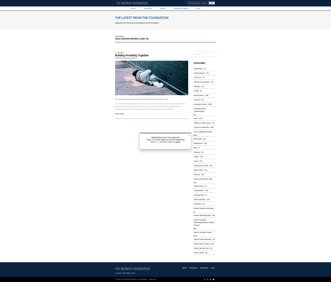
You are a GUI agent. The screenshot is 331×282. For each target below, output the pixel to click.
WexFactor (197, 204)
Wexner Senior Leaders (202, 244)
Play (195, 148)
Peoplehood (198, 143)
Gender (196, 91)
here (157, 142)
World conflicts (199, 253)
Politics (196, 157)
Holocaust (197, 100)
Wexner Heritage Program (203, 232)
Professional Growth (201, 165)
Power (196, 161)
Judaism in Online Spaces (202, 123)
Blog (198, 8)
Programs (148, 8)
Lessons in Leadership (201, 127)
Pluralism (197, 152)
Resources (204, 268)
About (133, 8)
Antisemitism (198, 68)
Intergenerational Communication (200, 110)
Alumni (162, 8)
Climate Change (199, 73)
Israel (196, 118)
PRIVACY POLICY (153, 279)
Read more (119, 114)
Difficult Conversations (202, 82)
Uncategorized (199, 195)
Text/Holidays (199, 190)
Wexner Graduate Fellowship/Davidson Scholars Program (150, 99)
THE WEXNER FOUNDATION (130, 279)
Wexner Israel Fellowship (202, 239)
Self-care (197, 174)
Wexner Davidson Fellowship (204, 208)
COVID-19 (197, 77)
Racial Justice (198, 170)
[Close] (189, 135)
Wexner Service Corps (201, 248)
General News (199, 95)
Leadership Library (180, 8)
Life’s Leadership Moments (123, 99)
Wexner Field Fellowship (202, 215)
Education (197, 86)
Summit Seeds (199, 186)
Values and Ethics (200, 199)
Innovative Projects (200, 104)
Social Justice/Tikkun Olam (203, 179)
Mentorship (198, 139)
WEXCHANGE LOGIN (198, 3)
